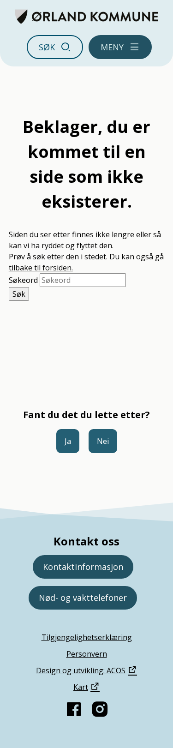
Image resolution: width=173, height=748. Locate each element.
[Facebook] (74, 709)
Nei (103, 441)
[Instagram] (99, 709)
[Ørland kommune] (86, 16)
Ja (68, 441)
